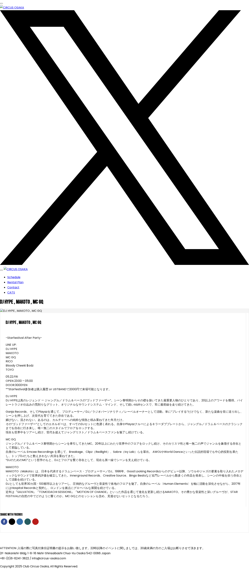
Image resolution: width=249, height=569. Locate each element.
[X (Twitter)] (124, 264)
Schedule (13, 277)
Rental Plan (15, 282)
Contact (13, 287)
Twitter (12, 521)
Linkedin (20, 521)
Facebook (4, 521)
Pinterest (35, 521)
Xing (27, 521)
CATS (11, 292)
